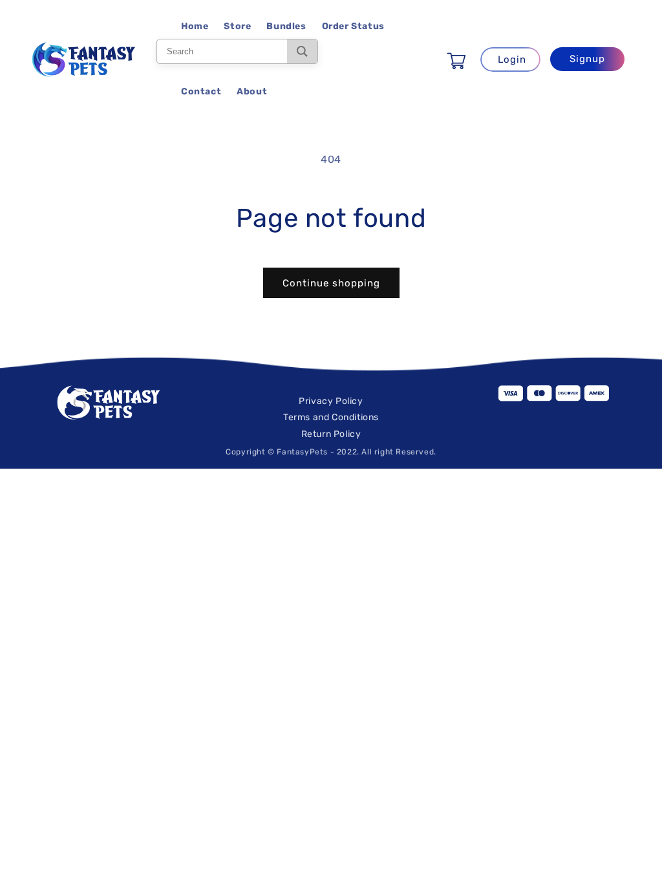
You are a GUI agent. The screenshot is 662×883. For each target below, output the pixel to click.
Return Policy (331, 434)
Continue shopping (331, 283)
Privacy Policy (331, 401)
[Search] (302, 51)
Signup (587, 59)
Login (512, 59)
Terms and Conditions (331, 417)
